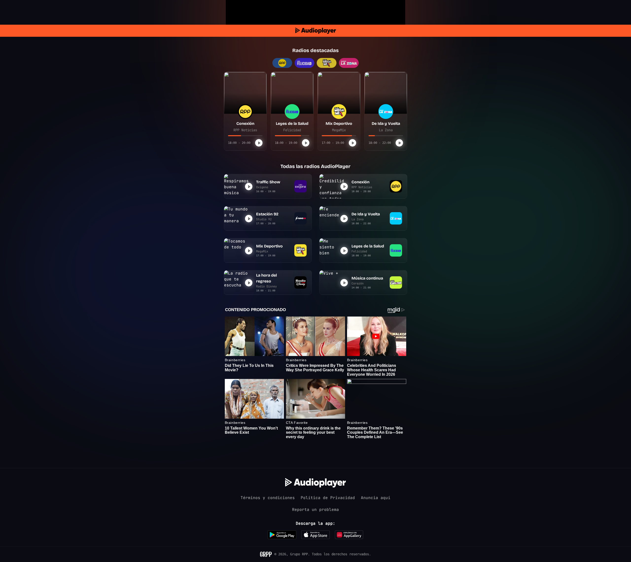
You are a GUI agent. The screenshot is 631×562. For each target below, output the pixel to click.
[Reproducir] (259, 143)
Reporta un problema (315, 509)
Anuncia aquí (375, 497)
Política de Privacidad (328, 497)
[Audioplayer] (315, 31)
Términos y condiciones (268, 497)
